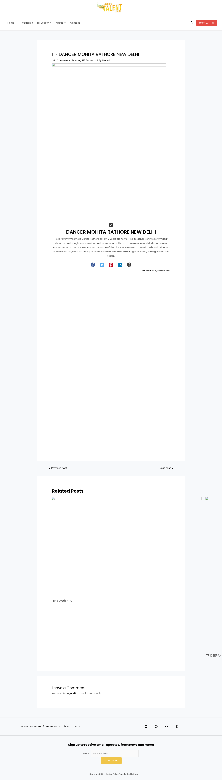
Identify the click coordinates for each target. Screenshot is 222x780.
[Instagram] (156, 726)
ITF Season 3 (26, 22)
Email (87, 753)
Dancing (76, 60)
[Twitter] (146, 726)
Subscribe (111, 760)
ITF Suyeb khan (63, 601)
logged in (72, 693)
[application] (64, 22)
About (59, 22)
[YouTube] (166, 726)
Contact (75, 22)
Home (11, 22)
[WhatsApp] (176, 726)
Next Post (166, 468)
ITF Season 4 (44, 22)
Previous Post (57, 468)
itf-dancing (164, 270)
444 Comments (61, 60)
